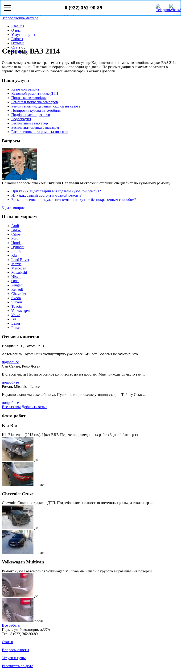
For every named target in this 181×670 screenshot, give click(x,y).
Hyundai (17, 247)
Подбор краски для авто (30, 115)
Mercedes (18, 268)
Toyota (16, 306)
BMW (16, 230)
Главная (17, 26)
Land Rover (20, 260)
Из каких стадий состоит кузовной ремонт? (46, 195)
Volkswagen (20, 311)
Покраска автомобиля (28, 98)
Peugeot (17, 285)
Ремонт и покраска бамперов (34, 102)
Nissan (16, 277)
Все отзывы (11, 407)
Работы (17, 39)
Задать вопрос (13, 208)
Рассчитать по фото (17, 666)
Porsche (17, 328)
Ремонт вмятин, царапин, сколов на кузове (45, 106)
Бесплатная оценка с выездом (35, 127)
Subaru (16, 302)
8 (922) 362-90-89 (83, 8)
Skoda (16, 298)
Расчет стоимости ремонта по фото (39, 132)
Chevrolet (18, 294)
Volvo (15, 315)
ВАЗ (14, 319)
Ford (14, 238)
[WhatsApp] (173, 8)
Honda (16, 243)
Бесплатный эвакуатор (29, 123)
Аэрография (21, 119)
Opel (15, 281)
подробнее (10, 362)
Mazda (16, 264)
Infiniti (16, 251)
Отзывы (17, 43)
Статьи (7, 642)
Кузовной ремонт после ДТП (34, 93)
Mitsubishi (19, 272)
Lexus (16, 323)
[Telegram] (160, 8)
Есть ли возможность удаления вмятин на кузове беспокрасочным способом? (73, 200)
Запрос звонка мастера (20, 18)
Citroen (16, 234)
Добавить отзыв (34, 407)
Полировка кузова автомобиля (36, 110)
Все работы (11, 625)
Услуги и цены (23, 35)
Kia (14, 255)
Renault (17, 289)
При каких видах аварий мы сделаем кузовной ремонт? (56, 191)
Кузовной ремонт (25, 89)
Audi (15, 226)
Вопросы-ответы (15, 650)
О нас (16, 30)
